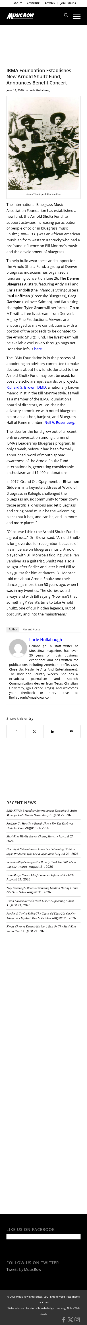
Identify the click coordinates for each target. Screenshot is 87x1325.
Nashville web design (42, 1308)
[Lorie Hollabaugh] (18, 655)
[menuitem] (17, 3)
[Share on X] (34, 731)
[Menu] (74, 16)
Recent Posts (31, 629)
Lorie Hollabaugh (40, 90)
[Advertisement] (39, 967)
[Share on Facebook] (16, 731)
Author (13, 629)
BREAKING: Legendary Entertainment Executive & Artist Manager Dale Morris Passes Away (41, 812)
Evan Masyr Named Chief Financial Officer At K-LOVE (40, 875)
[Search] (64, 16)
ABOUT (17, 3)
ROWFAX (50, 3)
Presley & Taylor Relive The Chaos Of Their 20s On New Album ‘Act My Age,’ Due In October (41, 915)
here (38, 349)
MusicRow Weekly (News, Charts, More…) (32, 836)
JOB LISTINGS (68, 3)
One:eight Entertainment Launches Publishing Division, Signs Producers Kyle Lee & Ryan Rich (41, 851)
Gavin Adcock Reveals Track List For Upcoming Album (40, 900)
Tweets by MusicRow (23, 1269)
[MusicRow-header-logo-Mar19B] (36, 16)
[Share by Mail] (71, 731)
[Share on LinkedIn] (53, 731)
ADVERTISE (33, 3)
